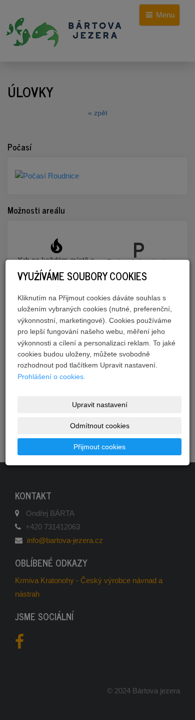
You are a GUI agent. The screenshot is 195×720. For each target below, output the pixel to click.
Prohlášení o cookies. (52, 377)
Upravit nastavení (100, 405)
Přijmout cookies (100, 447)
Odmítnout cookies (100, 426)
